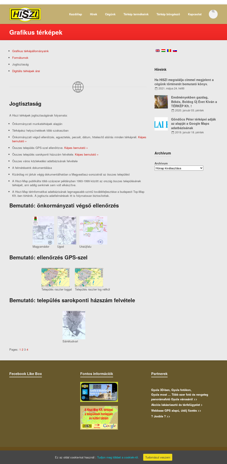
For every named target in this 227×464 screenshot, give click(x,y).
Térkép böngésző (168, 14)
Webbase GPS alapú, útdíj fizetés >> (176, 410)
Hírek (93, 14)
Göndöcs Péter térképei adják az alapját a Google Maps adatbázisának (193, 123)
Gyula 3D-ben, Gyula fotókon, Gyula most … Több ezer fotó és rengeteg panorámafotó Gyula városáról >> (179, 394)
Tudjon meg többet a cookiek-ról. (118, 457)
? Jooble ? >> (160, 416)
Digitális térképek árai (26, 71)
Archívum (161, 163)
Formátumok (20, 57)
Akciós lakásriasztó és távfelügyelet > (177, 405)
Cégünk (110, 14)
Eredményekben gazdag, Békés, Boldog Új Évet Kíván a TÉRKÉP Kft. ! (194, 101)
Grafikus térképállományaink (30, 51)
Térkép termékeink (136, 14)
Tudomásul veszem (157, 457)
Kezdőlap (75, 14)
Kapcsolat (195, 14)
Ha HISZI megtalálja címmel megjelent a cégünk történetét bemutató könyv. (184, 81)
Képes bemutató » (76, 148)
